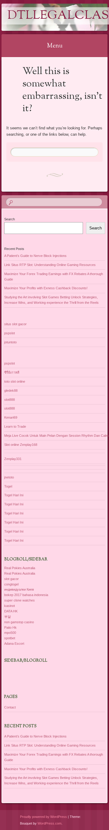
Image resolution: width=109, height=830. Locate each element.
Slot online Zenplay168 (20, 444)
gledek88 (11, 390)
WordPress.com (49, 823)
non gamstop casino (19, 622)
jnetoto (9, 477)
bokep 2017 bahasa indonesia (26, 595)
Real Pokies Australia (19, 568)
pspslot (9, 333)
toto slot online (14, 381)
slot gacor (11, 579)
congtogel (11, 584)
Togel (8, 486)
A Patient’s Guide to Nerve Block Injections (35, 256)
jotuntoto (10, 342)
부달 (7, 616)
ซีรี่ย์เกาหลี (11, 372)
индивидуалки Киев (19, 589)
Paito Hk (10, 627)
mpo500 (10, 632)
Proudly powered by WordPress (43, 817)
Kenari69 (10, 417)
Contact (10, 707)
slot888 (9, 399)
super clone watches (19, 600)
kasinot (9, 606)
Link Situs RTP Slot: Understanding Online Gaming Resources (50, 265)
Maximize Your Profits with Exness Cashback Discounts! (46, 288)
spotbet (9, 638)
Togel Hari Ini (13, 495)
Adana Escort (14, 643)
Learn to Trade (15, 426)
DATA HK (11, 611)
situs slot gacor (15, 324)
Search (9, 219)
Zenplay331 (12, 459)
